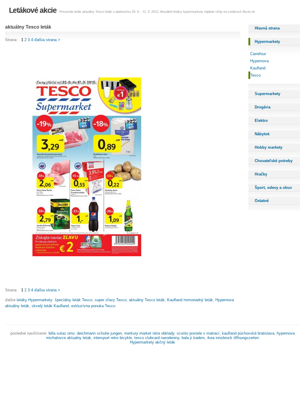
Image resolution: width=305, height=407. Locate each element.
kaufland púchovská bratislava (248, 333)
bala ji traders (193, 337)
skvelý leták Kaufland (50, 306)
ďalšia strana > (47, 40)
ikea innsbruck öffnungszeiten (233, 337)
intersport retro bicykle (113, 337)
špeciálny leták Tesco (73, 300)
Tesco (255, 75)
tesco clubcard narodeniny (156, 337)
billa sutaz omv (61, 333)
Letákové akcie (33, 10)
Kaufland (257, 68)
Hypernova (259, 61)
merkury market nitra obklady (149, 333)
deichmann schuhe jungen (99, 333)
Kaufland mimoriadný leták (190, 300)
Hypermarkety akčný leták (152, 342)
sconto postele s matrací (198, 333)
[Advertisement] (113, 60)
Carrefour (258, 54)
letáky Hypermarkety (34, 300)
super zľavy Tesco (111, 300)
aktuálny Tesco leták (147, 300)
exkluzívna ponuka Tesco (93, 306)
